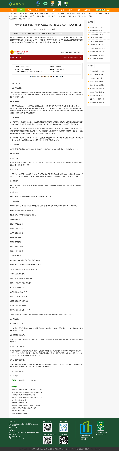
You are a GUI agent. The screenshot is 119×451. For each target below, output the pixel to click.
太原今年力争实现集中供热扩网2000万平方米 (23, 395)
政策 (21, 10)
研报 (45, 10)
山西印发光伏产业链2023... (97, 102)
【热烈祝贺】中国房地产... (97, 37)
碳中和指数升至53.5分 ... (97, 27)
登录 (99, 10)
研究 (70, 10)
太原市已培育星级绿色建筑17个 (20, 413)
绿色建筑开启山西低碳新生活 (19, 400)
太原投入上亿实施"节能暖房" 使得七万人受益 (23, 408)
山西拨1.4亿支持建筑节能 (18, 410)
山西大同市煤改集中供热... (97, 74)
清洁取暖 (33, 380)
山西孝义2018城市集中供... (97, 99)
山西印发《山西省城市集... (97, 85)
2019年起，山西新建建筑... (97, 88)
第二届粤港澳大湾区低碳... (97, 55)
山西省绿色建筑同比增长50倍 (19, 402)
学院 (37, 10)
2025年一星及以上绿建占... (97, 92)
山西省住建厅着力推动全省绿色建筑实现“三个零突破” (25, 405)
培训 (54, 10)
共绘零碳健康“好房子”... (96, 30)
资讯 (29, 10)
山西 (28, 19)
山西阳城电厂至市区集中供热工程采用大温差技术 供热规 (26, 389)
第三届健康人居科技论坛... (97, 58)
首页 (12, 10)
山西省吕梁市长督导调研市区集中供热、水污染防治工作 (26, 392)
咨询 (62, 10)
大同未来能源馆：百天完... (97, 71)
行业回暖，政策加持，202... (97, 51)
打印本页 (54, 29)
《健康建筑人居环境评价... (97, 34)
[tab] (91, 22)
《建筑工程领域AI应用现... (97, 41)
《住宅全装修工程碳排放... (97, 44)
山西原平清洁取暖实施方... (97, 95)
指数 (79, 10)
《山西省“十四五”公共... (96, 78)
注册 (102, 10)
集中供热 (21, 380)
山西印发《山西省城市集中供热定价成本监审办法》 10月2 (27, 397)
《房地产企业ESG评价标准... (98, 48)
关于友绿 (87, 10)
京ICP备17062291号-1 (68, 449)
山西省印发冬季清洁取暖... (97, 81)
